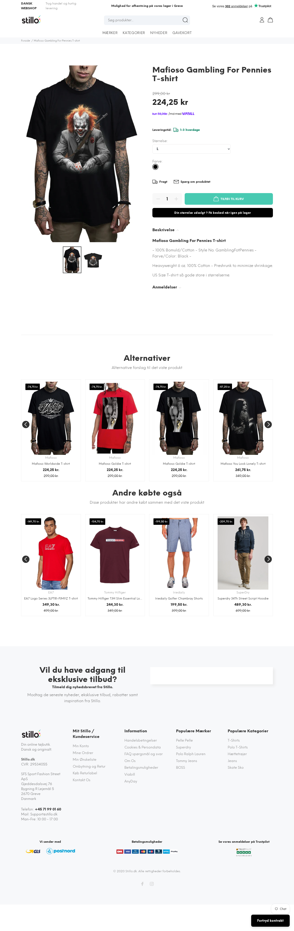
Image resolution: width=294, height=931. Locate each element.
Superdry (183, 747)
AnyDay (130, 781)
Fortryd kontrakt (270, 921)
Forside (25, 40)
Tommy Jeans (186, 761)
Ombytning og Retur (89, 766)
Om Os (130, 761)
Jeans (232, 761)
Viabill (129, 774)
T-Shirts (234, 740)
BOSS (180, 767)
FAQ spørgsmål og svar (143, 754)
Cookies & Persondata (142, 747)
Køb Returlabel (85, 773)
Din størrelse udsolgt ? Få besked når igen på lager (212, 212)
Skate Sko (236, 767)
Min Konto (81, 746)
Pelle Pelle (184, 740)
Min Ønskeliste (84, 760)
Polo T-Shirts (238, 747)
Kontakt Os (81, 780)
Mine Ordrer (83, 753)
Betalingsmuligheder (141, 767)
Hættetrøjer (237, 754)
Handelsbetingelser (140, 740)
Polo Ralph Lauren (191, 754)
